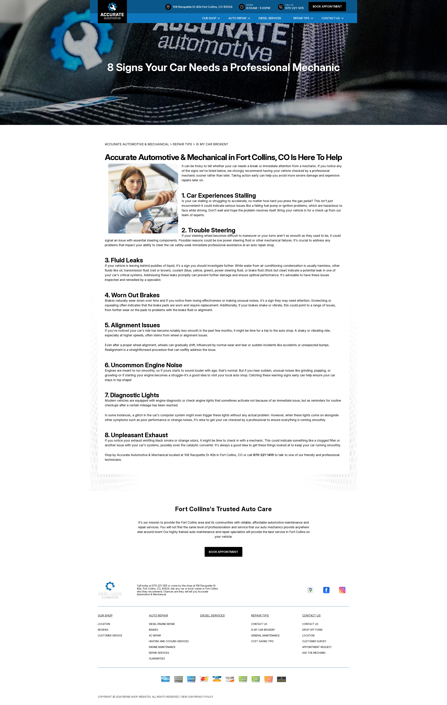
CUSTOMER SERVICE (110, 635)
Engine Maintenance (162, 647)
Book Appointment (327, 6)
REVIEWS (103, 629)
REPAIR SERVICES (159, 652)
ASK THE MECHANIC (314, 652)
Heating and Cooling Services (169, 641)
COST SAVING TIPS (262, 641)
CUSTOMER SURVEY (314, 641)
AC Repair (155, 635)
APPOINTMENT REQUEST (317, 647)
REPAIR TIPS (301, 18)
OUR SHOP (209, 18)
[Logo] (112, 11)
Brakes (153, 629)
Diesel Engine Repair (162, 623)
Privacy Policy (203, 696)
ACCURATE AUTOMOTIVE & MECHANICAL (137, 144)
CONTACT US (331, 18)
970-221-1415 (263, 455)
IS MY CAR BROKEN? (212, 144)
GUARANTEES (157, 658)
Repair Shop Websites (136, 696)
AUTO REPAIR (237, 18)
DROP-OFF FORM (312, 629)
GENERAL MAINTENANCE (265, 635)
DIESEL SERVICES (270, 18)
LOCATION (104, 623)
